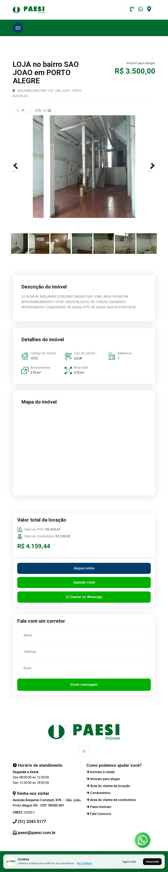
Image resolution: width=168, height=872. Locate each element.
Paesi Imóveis (100, 807)
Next (151, 171)
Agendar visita (84, 582)
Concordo (152, 861)
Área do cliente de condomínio (113, 800)
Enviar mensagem (84, 685)
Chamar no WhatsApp (85, 597)
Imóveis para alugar (105, 779)
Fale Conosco (100, 814)
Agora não (129, 861)
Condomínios (100, 793)
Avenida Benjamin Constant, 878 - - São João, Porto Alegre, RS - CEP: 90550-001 (47, 802)
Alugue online (84, 568)
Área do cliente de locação (110, 786)
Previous (17, 171)
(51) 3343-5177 (32, 821)
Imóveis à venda (102, 772)
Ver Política (84, 863)
